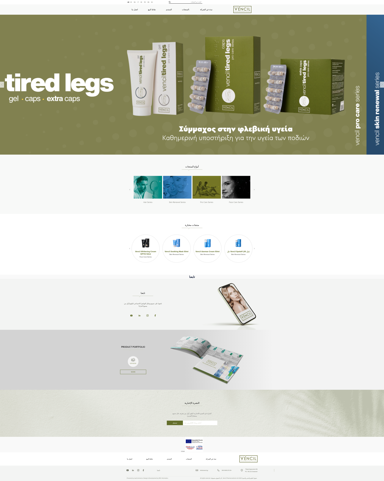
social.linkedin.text (133, 470)
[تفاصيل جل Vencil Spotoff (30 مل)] (238, 242)
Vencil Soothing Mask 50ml (176, 251)
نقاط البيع (152, 9)
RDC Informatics (163, 478)
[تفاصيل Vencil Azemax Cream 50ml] (207, 242)
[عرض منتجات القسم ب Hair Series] (148, 187)
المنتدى (169, 9)
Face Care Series (236, 202)
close (183, 451)
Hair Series (147, 202)
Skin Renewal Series (177, 202)
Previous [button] (382, 85)
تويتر (138, 470)
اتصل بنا (135, 9)
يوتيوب (127, 470)
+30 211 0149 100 (227, 470)
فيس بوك (143, 470)
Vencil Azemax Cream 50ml (208, 251)
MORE (133, 372)
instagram (147, 315)
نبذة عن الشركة (206, 9)
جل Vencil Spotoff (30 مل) (238, 251)
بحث (169, 2)
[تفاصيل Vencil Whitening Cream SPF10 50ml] (145, 242)
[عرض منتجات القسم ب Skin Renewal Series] (177, 187)
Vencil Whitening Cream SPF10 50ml (145, 252)
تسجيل (175, 423)
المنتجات (185, 9)
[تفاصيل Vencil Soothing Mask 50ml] (176, 242)
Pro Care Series (206, 202)
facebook (155, 315)
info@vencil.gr (204, 470)
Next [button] (2, 85)
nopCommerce (138, 478)
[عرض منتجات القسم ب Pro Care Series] (206, 187)
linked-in (139, 315)
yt (131, 315)
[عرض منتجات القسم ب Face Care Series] (236, 187)
